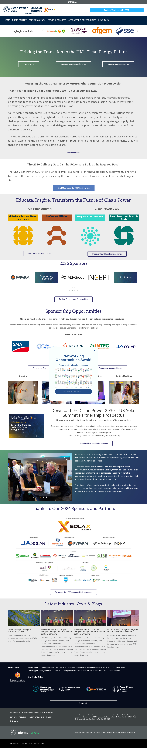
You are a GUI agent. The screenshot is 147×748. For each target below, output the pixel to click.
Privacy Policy (27, 743)
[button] (69, 291)
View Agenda (28, 64)
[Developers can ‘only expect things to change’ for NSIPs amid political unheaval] (90, 634)
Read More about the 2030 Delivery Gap (74, 188)
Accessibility (14, 743)
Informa (13, 717)
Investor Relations (36, 717)
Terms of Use (39, 743)
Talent (48, 717)
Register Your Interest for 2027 (116, 10)
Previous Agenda (37, 20)
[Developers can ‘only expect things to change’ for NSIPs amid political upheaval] (57, 634)
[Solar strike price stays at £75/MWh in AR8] (24, 627)
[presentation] (72, 287)
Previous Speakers (57, 20)
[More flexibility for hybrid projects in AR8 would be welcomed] (123, 630)
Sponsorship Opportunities (82, 20)
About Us (22, 717)
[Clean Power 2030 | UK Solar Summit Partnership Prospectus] (26, 426)
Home (7, 20)
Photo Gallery (19, 20)
